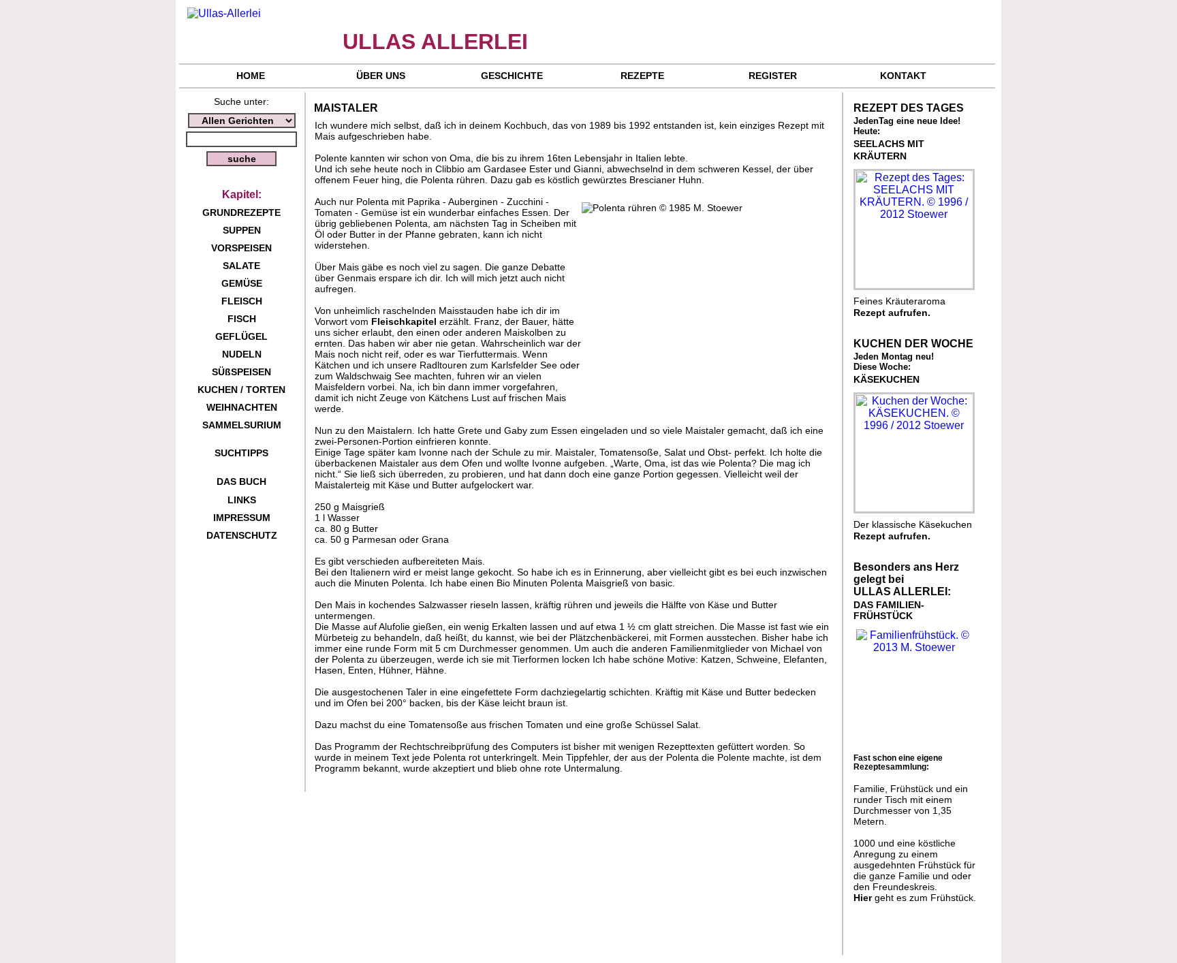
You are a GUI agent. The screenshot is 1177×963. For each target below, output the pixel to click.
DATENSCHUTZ (241, 535)
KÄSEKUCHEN (886, 379)
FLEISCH (241, 301)
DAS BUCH (241, 481)
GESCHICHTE (512, 75)
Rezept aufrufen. (891, 312)
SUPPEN (242, 230)
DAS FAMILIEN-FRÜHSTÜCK (888, 610)
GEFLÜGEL (241, 336)
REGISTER (773, 75)
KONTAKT (903, 75)
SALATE (241, 265)
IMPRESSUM (241, 517)
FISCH (241, 318)
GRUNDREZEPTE (241, 212)
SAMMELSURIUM (241, 425)
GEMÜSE (241, 283)
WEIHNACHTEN (241, 407)
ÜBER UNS (380, 75)
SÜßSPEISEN (241, 371)
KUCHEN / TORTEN (241, 389)
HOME (250, 75)
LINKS (241, 499)
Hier (862, 897)
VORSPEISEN (241, 247)
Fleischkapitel (404, 321)
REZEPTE (642, 75)
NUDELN (242, 354)
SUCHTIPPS (241, 452)
